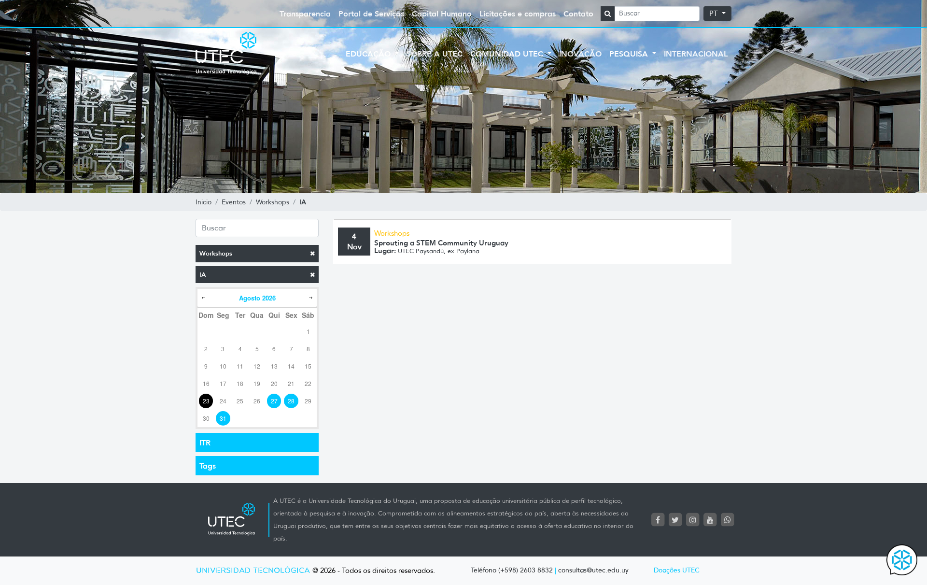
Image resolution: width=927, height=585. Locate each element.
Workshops (215, 253)
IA (202, 275)
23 (206, 401)
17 (223, 383)
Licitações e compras (517, 13)
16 (206, 383)
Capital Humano (442, 13)
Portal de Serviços (371, 13)
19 (256, 383)
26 (256, 401)
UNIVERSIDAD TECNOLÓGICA (253, 570)
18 (240, 383)
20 (274, 383)
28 (291, 401)
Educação (369, 53)
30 (206, 418)
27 (274, 401)
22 (308, 383)
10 (223, 366)
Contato (578, 13)
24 (223, 401)
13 (274, 366)
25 (240, 401)
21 (291, 383)
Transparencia (305, 13)
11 (240, 366)
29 (308, 401)
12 (256, 366)
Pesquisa (629, 53)
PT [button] (714, 13)
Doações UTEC (677, 570)
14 (291, 366)
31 (223, 418)
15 (308, 366)
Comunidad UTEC (508, 53)
